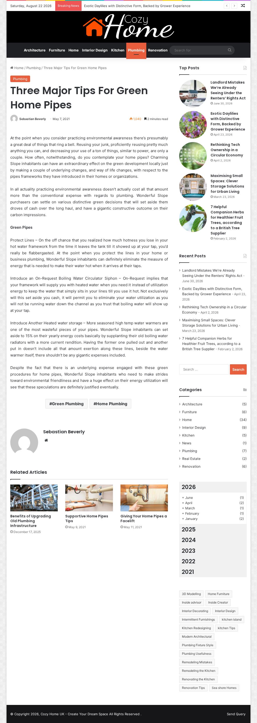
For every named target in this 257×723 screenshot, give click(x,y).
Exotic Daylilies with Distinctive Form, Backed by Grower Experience (137, 6)
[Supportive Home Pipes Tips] (89, 498)
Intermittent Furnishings (198, 619)
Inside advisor (191, 602)
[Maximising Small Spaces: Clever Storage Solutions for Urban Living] (193, 187)
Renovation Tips (193, 688)
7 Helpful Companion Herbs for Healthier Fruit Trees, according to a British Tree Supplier (227, 220)
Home (74, 50)
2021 (188, 572)
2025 (189, 529)
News (186, 443)
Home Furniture (218, 594)
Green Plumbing (68, 403)
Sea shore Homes (224, 688)
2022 (188, 561)
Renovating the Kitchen (198, 679)
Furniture (57, 50)
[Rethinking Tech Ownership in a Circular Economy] (193, 156)
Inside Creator (218, 602)
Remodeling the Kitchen (198, 671)
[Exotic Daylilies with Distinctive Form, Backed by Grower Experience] (193, 125)
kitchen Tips (226, 628)
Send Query (236, 714)
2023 (189, 551)
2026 (189, 487)
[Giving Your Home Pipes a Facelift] (144, 498)
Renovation (158, 50)
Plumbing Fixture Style (197, 645)
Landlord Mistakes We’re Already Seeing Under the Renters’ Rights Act (228, 90)
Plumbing (136, 50)
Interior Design (95, 50)
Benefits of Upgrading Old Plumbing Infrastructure (30, 521)
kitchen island (231, 619)
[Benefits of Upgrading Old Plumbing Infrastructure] (34, 498)
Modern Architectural (197, 636)
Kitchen (117, 50)
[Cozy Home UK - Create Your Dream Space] (128, 26)
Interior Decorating (195, 611)
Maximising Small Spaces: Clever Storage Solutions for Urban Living (227, 183)
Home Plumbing (111, 403)
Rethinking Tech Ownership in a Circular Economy (227, 150)
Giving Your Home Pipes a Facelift (143, 518)
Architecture (34, 50)
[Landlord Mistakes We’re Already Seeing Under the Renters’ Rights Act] (193, 93)
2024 (189, 540)
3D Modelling (191, 594)
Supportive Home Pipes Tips (86, 518)
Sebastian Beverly (32, 119)
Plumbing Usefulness (196, 653)
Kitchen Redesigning (196, 628)
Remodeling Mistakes (197, 662)
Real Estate (191, 459)
